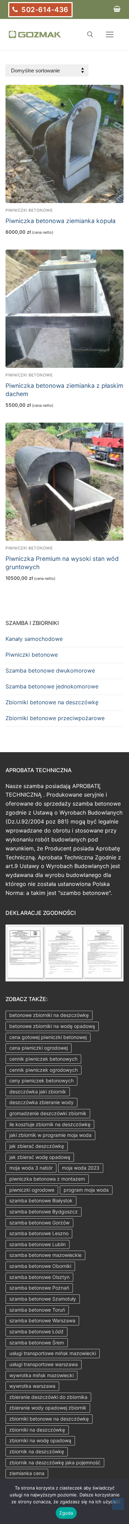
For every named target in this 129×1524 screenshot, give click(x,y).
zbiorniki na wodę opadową (40, 1440)
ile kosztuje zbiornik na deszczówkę (49, 1124)
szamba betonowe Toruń (37, 1310)
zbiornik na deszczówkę (36, 1451)
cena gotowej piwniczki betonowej (48, 1037)
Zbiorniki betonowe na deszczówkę (52, 702)
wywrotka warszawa (32, 1386)
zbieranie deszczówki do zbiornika (48, 1397)
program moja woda (86, 1190)
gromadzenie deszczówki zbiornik (47, 1113)
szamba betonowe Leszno (38, 1233)
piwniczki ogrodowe (31, 1190)
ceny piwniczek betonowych (41, 1080)
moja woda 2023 (80, 1168)
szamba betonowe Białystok (41, 1200)
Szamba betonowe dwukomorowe (50, 670)
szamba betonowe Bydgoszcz (43, 1211)
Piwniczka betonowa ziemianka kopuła (61, 220)
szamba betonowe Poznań (39, 1288)
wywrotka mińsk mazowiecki (41, 1375)
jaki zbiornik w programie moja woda (50, 1135)
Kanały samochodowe (34, 638)
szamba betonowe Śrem (36, 1342)
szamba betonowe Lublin (37, 1244)
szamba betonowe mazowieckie (45, 1255)
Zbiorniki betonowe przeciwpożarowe (55, 718)
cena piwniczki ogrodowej (38, 1048)
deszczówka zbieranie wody (41, 1102)
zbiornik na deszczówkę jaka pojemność (54, 1462)
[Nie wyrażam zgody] (118, 1504)
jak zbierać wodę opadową (39, 1157)
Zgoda (66, 1513)
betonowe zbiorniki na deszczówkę (49, 1015)
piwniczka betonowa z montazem (47, 1179)
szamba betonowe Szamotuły (42, 1299)
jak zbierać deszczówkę (36, 1146)
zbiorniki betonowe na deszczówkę (49, 1419)
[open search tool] (90, 34)
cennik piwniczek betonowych (43, 1059)
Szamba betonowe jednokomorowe (52, 686)
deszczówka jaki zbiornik (37, 1091)
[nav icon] (110, 34)
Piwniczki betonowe (29, 210)
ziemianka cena (26, 1473)
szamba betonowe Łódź (36, 1331)
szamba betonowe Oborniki (40, 1266)
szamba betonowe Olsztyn (39, 1277)
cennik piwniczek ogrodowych (43, 1070)
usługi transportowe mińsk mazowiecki (52, 1353)
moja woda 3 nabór (31, 1168)
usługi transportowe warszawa (43, 1364)
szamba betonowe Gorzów (39, 1222)
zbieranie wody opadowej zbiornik (47, 1408)
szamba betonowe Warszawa (42, 1320)
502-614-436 (44, 10)
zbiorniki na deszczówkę (37, 1430)
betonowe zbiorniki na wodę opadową (52, 1026)
